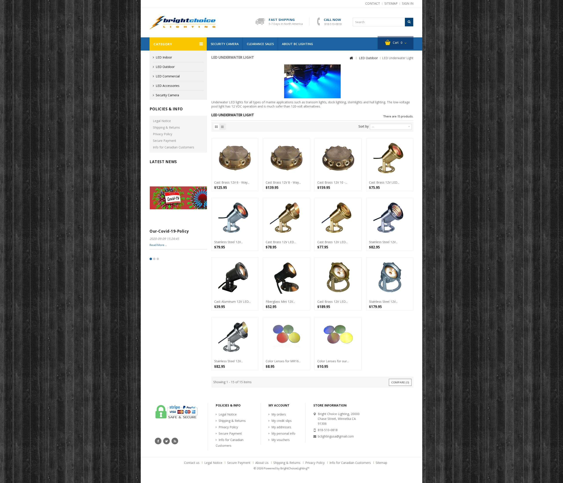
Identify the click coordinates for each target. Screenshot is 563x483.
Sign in (407, 3)
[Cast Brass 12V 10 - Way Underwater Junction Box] (338, 158)
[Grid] (216, 127)
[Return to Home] (351, 58)
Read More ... (158, 245)
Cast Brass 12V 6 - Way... (231, 182)
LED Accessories (167, 86)
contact (372, 3)
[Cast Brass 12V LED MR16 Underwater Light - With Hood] (286, 217)
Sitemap (381, 463)
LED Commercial (168, 76)
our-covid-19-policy (169, 231)
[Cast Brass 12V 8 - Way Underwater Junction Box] (286, 158)
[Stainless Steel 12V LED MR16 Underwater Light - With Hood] (235, 336)
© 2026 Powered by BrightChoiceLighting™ (281, 468)
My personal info (283, 433)
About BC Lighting (297, 44)
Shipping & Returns (166, 127)
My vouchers (280, 440)
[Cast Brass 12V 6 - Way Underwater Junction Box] (235, 158)
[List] (222, 127)
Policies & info (166, 108)
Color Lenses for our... (333, 361)
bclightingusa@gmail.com (336, 436)
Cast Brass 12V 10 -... (332, 182)
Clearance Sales (260, 44)
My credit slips (281, 421)
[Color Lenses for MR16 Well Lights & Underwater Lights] (286, 336)
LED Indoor (164, 57)
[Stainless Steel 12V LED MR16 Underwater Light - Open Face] (235, 217)
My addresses (281, 427)
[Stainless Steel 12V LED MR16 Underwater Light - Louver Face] (389, 217)
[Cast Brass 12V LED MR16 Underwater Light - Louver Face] (338, 217)
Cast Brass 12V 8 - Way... (283, 182)
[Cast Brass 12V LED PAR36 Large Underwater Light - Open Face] (338, 277)
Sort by (363, 126)
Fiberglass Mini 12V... (280, 302)
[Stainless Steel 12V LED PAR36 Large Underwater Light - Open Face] (389, 277)
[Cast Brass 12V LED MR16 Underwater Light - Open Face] (389, 158)
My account (279, 405)
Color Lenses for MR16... (283, 361)
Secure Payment (164, 141)
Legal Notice (162, 121)
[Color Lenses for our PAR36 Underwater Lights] (338, 336)
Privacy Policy (162, 134)
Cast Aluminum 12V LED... (232, 302)
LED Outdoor (165, 67)
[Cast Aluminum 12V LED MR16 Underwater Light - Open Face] (235, 277)
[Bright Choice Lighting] (183, 22)
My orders (278, 414)
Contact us (192, 463)
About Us (262, 463)
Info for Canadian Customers (173, 147)
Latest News (163, 161)
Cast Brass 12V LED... (384, 182)
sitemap (391, 3)
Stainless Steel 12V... (228, 242)
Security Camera (225, 44)
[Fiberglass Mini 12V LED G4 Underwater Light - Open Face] (286, 277)
